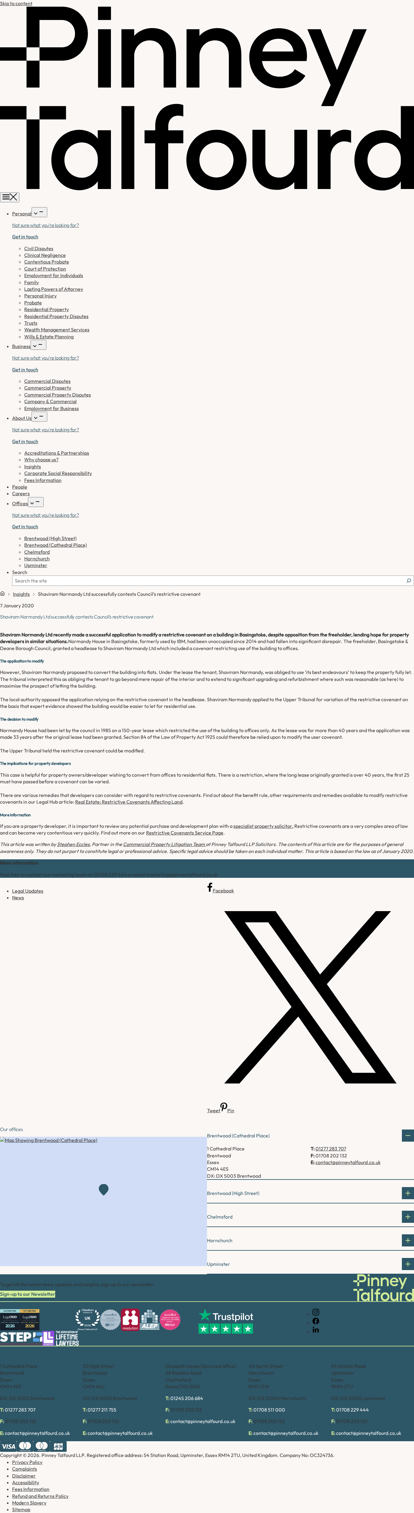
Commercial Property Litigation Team (164, 844)
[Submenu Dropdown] (39, 212)
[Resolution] (130, 1320)
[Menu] (9, 197)
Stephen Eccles (73, 844)
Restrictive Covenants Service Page (184, 833)
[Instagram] (315, 1314)
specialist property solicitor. (263, 826)
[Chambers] (87, 1319)
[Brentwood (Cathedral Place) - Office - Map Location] (103, 1201)
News (18, 897)
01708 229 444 (352, 1410)
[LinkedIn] (315, 1332)
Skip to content (16, 3)
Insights (21, 594)
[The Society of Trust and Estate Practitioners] (21, 1338)
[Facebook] (315, 1323)
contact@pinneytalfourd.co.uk (348, 1162)
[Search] (408, 580)
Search (19, 572)
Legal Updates (27, 891)
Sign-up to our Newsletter (27, 1294)
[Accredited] (110, 1319)
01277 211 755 (102, 1410)
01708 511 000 (269, 1410)
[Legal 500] (10, 1320)
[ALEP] (149, 1320)
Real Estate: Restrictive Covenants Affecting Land (128, 802)
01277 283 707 (331, 1149)
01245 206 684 (186, 1398)
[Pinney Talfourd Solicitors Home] (207, 189)
